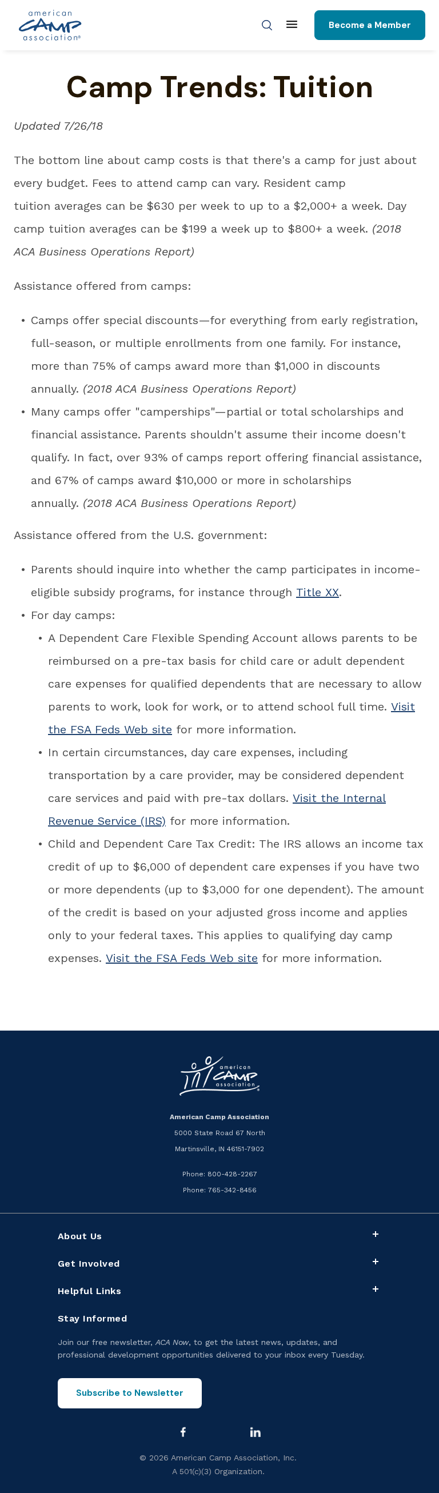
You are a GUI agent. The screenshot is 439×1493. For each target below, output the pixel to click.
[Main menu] (292, 25)
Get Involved (89, 1263)
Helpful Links (90, 1291)
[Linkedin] (255, 1432)
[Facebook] (183, 1432)
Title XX (317, 592)
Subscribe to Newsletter (129, 1393)
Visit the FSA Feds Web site (182, 958)
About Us (80, 1236)
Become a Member (370, 25)
